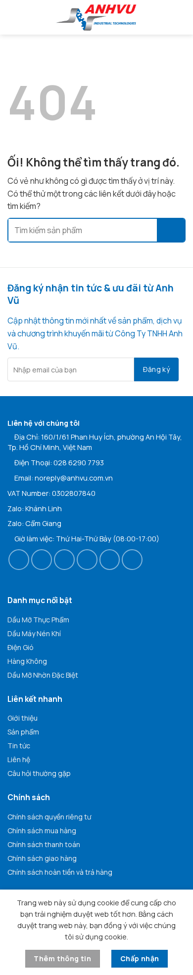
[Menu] (14, 17)
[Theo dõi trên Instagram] (41, 559)
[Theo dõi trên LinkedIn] (109, 559)
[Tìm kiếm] (182, 17)
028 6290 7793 (78, 462)
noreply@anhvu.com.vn (74, 478)
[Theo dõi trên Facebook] (18, 559)
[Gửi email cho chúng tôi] (87, 559)
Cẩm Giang (43, 523)
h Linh (52, 508)
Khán (33, 508)
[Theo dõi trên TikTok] (64, 559)
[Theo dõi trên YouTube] (132, 559)
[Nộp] (171, 230)
